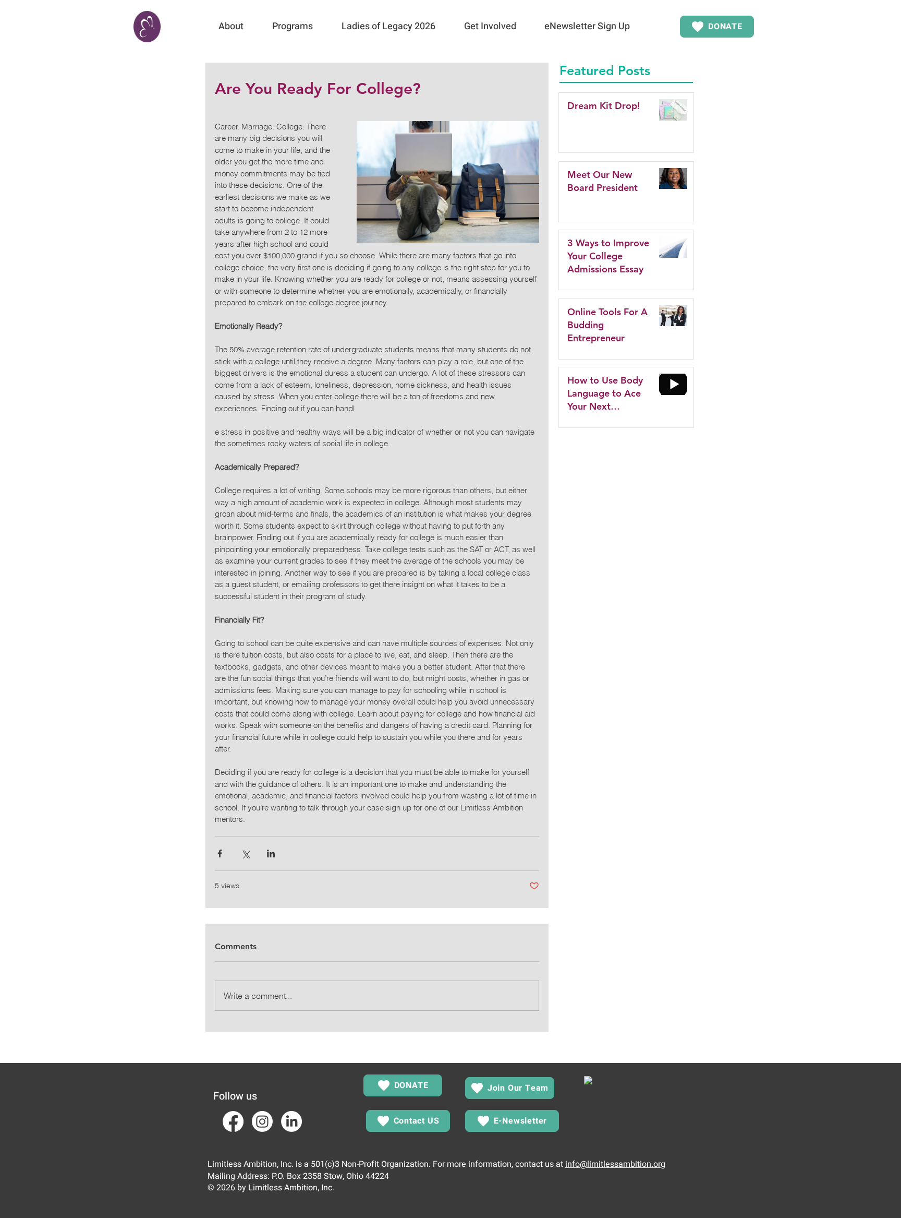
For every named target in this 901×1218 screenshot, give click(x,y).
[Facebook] (233, 1121)
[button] (231, 26)
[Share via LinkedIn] (271, 853)
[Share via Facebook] (220, 853)
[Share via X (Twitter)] (245, 853)
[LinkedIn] (291, 1121)
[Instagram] (262, 1121)
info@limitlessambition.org (615, 1164)
